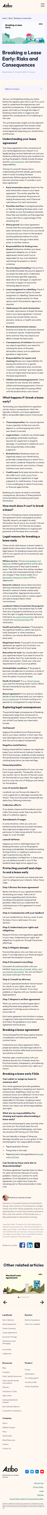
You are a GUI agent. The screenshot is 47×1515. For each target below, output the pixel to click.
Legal (41, 1491)
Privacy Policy (38, 1487)
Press (4, 1432)
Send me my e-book (23, 1481)
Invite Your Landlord (32, 1324)
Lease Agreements (9, 1332)
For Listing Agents (32, 1378)
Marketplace (30, 1374)
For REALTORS (31, 1382)
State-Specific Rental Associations (10, 1381)
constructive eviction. (24, 617)
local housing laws (22, 619)
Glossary (5, 1387)
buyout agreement (11, 699)
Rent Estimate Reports (11, 1406)
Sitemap (40, 1495)
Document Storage (9, 1337)
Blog (10, 18)
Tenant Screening (8, 1328)
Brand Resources (8, 1440)
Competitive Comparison (11, 1411)
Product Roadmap (32, 1386)
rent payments (17, 162)
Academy (6, 1372)
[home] (18, 5)
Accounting (6, 1349)
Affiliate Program (8, 1427)
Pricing (27, 1369)
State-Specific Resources (12, 1376)
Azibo (4, 18)
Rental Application (9, 1324)
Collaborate (6, 1353)
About (4, 1423)
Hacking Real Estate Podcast (10, 1401)
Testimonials (7, 1436)
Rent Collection (8, 1320)
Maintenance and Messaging (8, 1342)
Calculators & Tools (9, 1391)
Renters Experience (32, 1320)
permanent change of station (16, 577)
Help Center (7, 1395)
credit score (26, 475)
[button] (43, 5)
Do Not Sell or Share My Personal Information (27, 1499)
